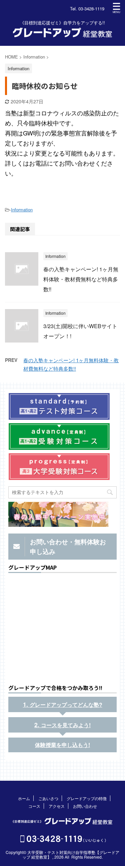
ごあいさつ (48, 798)
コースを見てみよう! (66, 725)
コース (34, 806)
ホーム (24, 798)
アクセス (57, 806)
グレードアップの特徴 (87, 798)
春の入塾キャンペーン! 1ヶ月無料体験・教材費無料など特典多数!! (80, 279)
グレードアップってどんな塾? (66, 704)
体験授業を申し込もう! (62, 745)
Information (22, 209)
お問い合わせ (85, 806)
